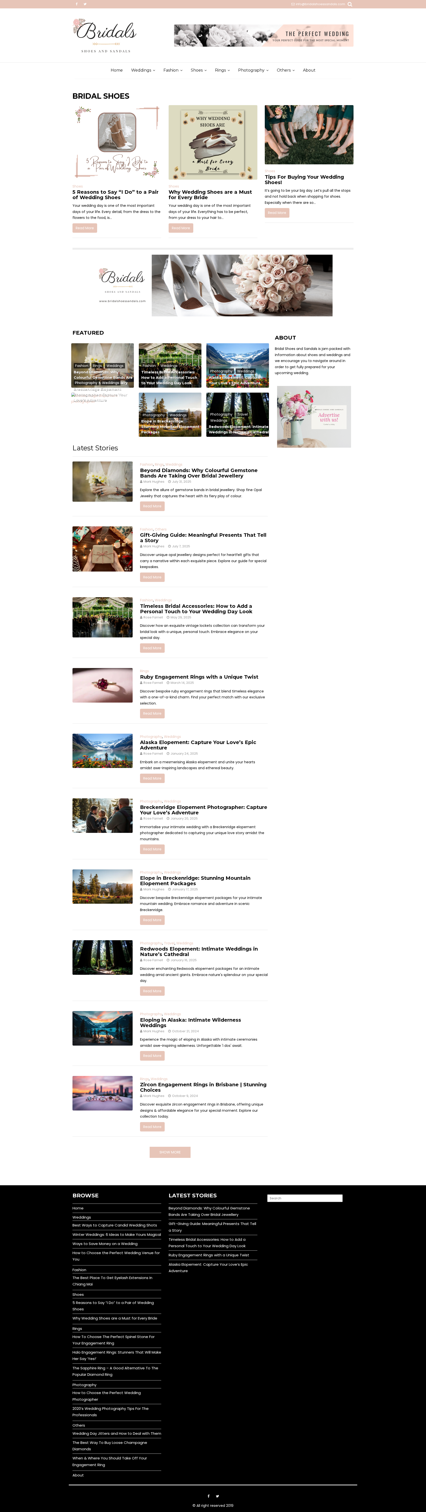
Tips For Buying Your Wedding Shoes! (304, 179)
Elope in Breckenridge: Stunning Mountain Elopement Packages (170, 426)
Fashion (170, 70)
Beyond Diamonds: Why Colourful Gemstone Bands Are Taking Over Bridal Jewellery (199, 473)
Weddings (141, 70)
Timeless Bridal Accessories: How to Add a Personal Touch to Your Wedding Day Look (169, 377)
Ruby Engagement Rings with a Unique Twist (199, 677)
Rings (220, 70)
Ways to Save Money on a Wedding (105, 1243)
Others (284, 70)
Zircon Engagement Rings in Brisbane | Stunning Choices (203, 1087)
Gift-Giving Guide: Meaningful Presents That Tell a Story (203, 537)
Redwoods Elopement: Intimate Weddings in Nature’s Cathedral (199, 951)
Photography (251, 70)
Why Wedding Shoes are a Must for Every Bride (210, 194)
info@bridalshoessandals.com (320, 4)
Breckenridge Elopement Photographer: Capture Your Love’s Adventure (100, 394)
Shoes (197, 70)
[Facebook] (76, 4)
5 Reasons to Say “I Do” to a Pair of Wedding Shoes (115, 194)
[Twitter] (85, 4)
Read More (85, 228)
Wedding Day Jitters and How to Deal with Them (116, 1433)
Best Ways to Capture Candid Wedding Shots (114, 1225)
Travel (242, 414)
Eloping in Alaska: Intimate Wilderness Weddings (190, 1022)
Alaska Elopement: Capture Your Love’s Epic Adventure (198, 745)
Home (117, 70)
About (309, 70)
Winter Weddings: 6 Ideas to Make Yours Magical (116, 1234)
